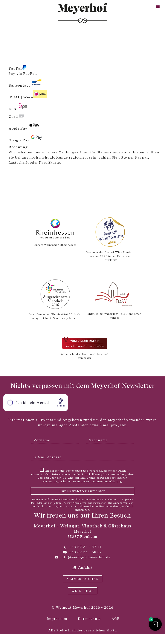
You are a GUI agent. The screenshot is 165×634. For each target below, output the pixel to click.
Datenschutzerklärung (107, 481)
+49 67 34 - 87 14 (85, 547)
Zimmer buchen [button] (82, 579)
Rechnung (18, 147)
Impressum (57, 619)
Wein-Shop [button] (82, 591)
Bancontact (19, 85)
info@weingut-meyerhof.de (85, 557)
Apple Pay (18, 128)
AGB (115, 619)
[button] (158, 7)
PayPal (15, 68)
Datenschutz (89, 619)
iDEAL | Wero (21, 97)
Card (13, 117)
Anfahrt (85, 567)
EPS (12, 109)
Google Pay (19, 140)
